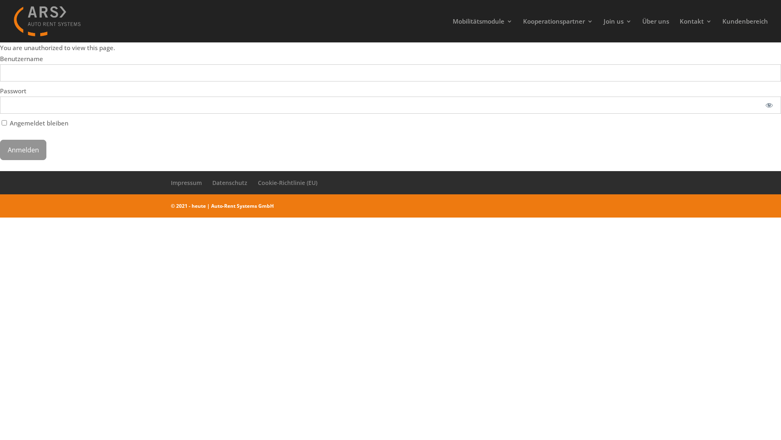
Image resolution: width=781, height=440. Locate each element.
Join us (614, 21)
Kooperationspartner (554, 21)
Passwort (13, 91)
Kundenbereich (745, 21)
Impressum (186, 183)
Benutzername (21, 59)
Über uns (655, 21)
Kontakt (692, 21)
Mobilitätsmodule (478, 21)
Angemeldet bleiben (38, 123)
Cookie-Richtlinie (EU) (287, 183)
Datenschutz (229, 183)
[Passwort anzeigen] (769, 105)
